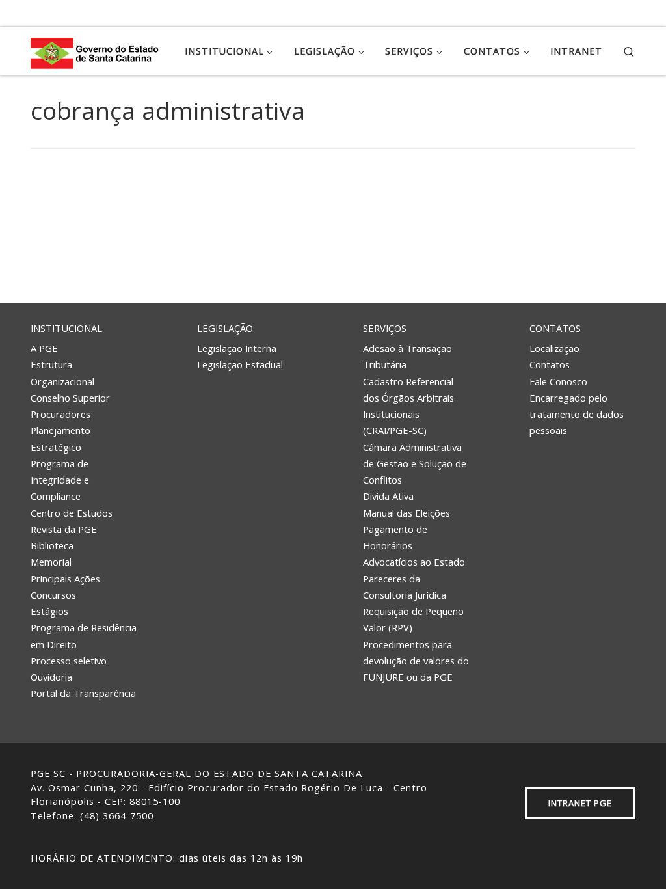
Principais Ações (65, 578)
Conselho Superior (70, 397)
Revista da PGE (64, 529)
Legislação (225, 328)
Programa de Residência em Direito (84, 635)
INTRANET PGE (580, 803)
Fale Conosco (558, 381)
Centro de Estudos (72, 512)
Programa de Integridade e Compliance (60, 480)
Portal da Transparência (83, 693)
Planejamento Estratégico (60, 438)
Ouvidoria (51, 676)
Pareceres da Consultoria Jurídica (404, 586)
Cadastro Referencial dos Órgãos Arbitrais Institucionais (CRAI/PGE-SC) (408, 406)
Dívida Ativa (388, 495)
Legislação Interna (236, 348)
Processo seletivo (69, 660)
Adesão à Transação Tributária (407, 356)
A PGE (44, 348)
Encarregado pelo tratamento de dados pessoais (576, 414)
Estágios (49, 611)
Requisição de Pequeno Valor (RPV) (413, 619)
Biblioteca (52, 545)
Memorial (51, 561)
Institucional (66, 328)
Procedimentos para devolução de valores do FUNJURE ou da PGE (416, 661)
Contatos (555, 328)
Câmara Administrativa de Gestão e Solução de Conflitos (414, 464)
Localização (554, 348)
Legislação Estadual (240, 364)
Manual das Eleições (406, 512)
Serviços (384, 328)
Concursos (53, 594)
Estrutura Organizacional (62, 372)
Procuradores (60, 413)
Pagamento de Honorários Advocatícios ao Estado (414, 546)
